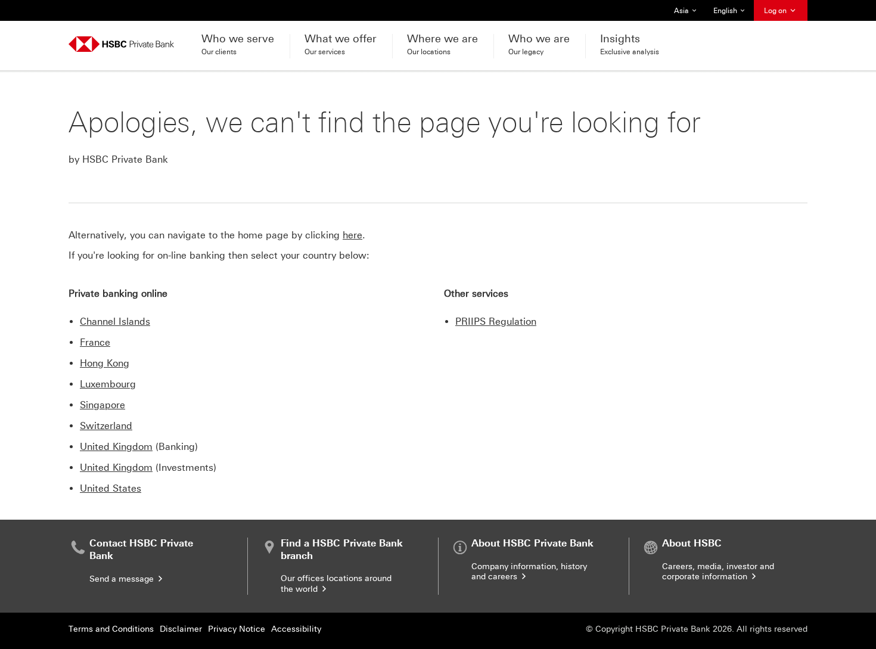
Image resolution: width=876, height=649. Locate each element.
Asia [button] (688, 13)
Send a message (122, 579)
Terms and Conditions (111, 629)
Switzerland (106, 425)
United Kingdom (116, 446)
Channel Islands (115, 321)
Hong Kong (104, 363)
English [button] (730, 13)
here (352, 235)
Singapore (102, 405)
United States (110, 488)
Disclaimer (181, 629)
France (95, 342)
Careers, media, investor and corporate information (718, 571)
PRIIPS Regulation (495, 321)
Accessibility (296, 629)
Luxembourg (108, 384)
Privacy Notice (236, 629)
